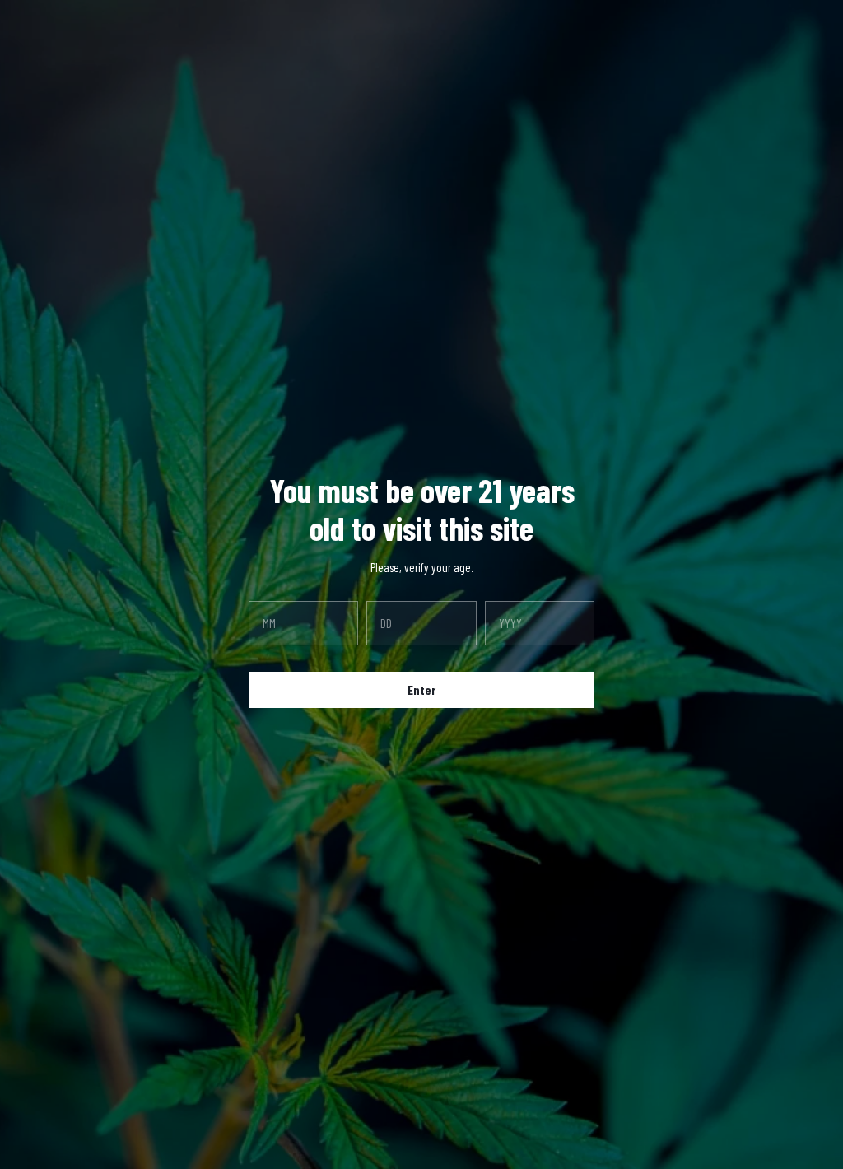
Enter (421, 689)
